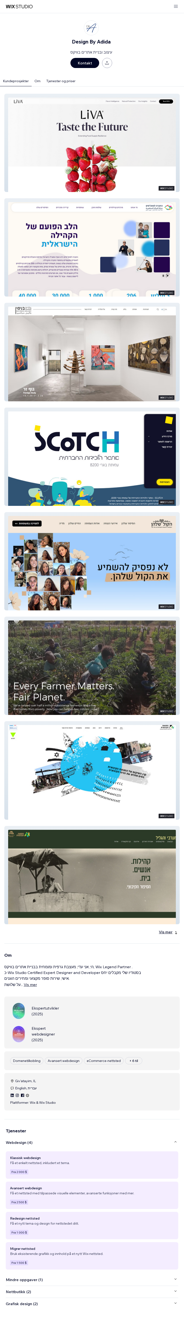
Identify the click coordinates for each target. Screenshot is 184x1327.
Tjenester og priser (60, 81)
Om (37, 81)
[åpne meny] (176, 6)
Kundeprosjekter (16, 81)
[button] (92, 143)
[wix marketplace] (19, 6)
